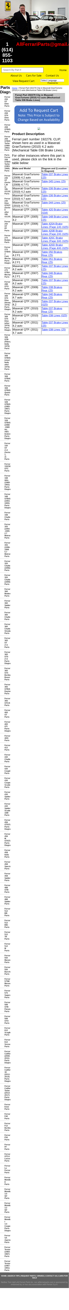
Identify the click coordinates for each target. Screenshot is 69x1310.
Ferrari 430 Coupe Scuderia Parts (6, 782)
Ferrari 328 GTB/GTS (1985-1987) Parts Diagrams (6, 406)
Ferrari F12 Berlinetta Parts (6, 1126)
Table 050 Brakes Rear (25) (52, 253)
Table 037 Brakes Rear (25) (52, 310)
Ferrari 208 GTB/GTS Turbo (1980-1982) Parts (6, 143)
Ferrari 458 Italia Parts (6, 853)
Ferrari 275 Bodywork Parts (6, 238)
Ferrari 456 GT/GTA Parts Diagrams (6, 824)
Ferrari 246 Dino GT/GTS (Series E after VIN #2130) (6, 208)
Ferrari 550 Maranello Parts (6, 958)
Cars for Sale (33, 75)
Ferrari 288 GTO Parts (6, 285)
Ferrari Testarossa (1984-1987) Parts (6, 1251)
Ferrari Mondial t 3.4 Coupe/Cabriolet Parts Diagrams (6, 1224)
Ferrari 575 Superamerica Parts (6, 994)
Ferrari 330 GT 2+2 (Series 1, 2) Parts (6, 451)
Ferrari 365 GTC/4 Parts (6, 701)
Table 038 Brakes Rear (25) (52, 289)
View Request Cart (23, 81)
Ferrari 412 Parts (6, 747)
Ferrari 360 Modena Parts (6, 592)
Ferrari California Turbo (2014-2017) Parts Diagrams (6, 1093)
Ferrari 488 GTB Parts (6, 888)
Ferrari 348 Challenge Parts (6, 516)
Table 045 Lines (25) (54, 181)
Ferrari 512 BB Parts (6, 912)
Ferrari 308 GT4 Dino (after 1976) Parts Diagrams (6, 322)
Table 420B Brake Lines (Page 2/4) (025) (55, 232)
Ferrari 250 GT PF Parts (6, 226)
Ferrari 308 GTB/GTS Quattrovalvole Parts (6, 390)
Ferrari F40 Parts (6, 1116)
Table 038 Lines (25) (54, 329)
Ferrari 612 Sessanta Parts (6, 1043)
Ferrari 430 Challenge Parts (6, 758)
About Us (16, 75)
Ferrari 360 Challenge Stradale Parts (6, 628)
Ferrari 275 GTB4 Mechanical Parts (6, 272)
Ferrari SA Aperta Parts (6, 1238)
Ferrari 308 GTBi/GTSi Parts (6, 377)
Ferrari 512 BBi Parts (6, 923)
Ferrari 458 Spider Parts (6, 877)
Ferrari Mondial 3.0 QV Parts (6, 1193)
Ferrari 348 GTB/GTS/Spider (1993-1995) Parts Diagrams (6, 501)
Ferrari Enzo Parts (6, 1106)
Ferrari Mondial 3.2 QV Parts (6, 1207)
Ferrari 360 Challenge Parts (6, 615)
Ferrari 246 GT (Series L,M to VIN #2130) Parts (6, 185)
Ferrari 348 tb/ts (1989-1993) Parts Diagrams (6, 482)
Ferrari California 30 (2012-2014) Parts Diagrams (6, 1074)
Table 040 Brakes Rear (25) (52, 296)
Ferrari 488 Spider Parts (6, 900)
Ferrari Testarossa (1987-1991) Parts (6, 1265)
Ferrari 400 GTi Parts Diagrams (6, 726)
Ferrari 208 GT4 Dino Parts (6, 115)
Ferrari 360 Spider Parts (6, 604)
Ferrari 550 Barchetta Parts (6, 970)
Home (63, 70)
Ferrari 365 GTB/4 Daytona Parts (6, 689)
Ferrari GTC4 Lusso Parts (6, 1157)
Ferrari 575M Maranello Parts (6, 982)
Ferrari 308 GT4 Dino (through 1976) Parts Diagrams (6, 301)
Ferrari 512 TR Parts (6, 935)
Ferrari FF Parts (6, 1147)
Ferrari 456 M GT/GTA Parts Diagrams (6, 839)
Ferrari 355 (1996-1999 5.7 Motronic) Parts (6, 549)
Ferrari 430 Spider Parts (6, 795)
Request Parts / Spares (32, 1276)
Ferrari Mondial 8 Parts (6, 1180)
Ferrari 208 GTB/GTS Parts (6, 128)
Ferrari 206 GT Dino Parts (6, 101)
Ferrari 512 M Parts (6, 947)
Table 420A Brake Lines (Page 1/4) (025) (55, 225)
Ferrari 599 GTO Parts (6, 1019)
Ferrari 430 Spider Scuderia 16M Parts (6, 809)
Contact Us (52, 75)
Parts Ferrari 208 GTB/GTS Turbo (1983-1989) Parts (6, 163)
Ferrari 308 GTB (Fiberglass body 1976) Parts (6, 342)
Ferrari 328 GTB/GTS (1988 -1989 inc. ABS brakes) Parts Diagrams (6, 428)
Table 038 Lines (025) (54, 315)
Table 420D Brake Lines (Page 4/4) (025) (55, 246)
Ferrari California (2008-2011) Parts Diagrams (6, 1057)
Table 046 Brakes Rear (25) (52, 275)
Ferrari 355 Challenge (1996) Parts (6, 565)
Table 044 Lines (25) (54, 202)
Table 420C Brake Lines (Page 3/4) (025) (55, 239)
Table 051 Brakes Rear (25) (52, 261)
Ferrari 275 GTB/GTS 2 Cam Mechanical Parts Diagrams (6, 255)
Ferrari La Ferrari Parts (6, 1169)
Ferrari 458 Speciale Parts (6, 865)
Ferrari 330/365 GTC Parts (6, 467)
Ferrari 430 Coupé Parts (6, 769)
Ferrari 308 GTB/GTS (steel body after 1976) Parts (6, 361)
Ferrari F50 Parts (6, 1137)
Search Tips (14, 1276)
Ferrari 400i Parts (6, 738)
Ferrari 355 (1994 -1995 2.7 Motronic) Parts (6, 531)
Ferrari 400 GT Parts (6, 713)
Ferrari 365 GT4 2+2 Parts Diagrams (6, 658)
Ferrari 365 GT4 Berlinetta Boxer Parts (6, 674)
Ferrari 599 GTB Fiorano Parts (6, 1007)
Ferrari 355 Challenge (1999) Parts (6, 579)
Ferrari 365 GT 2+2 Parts (6, 642)
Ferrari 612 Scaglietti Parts (6, 1031)
